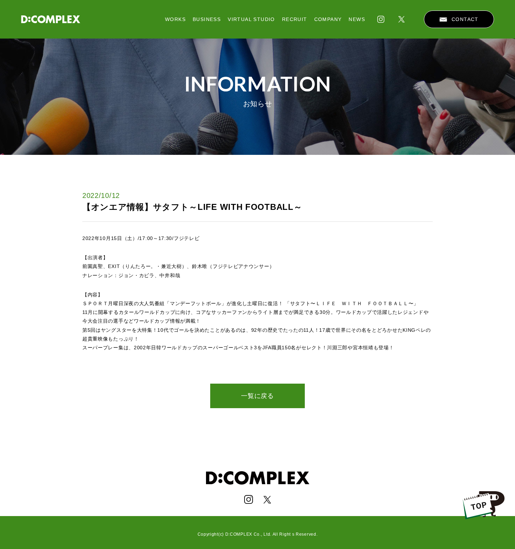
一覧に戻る (257, 395)
